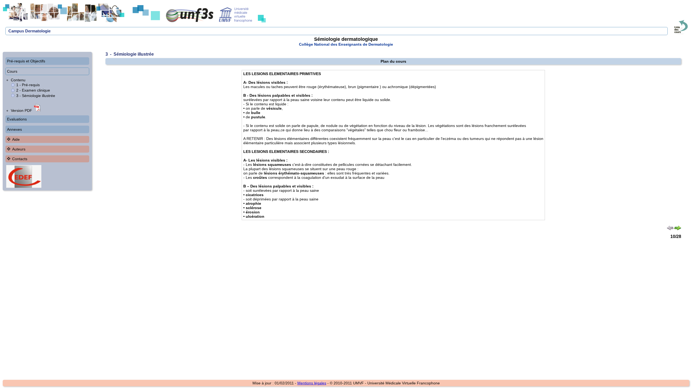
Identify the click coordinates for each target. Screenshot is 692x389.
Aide (16, 139)
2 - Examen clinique (33, 90)
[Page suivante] (677, 229)
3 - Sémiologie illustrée (35, 95)
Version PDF (22, 110)
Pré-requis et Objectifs (26, 61)
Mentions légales (311, 383)
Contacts (19, 159)
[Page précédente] (670, 229)
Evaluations (17, 119)
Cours (12, 71)
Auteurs (18, 149)
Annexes (14, 129)
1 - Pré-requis (28, 85)
